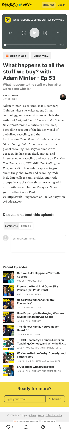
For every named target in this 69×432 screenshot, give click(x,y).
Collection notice (54, 415)
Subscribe (48, 5)
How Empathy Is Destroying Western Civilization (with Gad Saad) (40, 315)
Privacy (32, 415)
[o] (8, 277)
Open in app (18, 55)
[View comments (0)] (26, 427)
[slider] (30, 44)
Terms (41, 415)
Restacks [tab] (26, 226)
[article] (34, 277)
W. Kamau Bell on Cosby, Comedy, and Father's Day (41, 355)
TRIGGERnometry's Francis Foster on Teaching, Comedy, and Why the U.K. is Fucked (40, 341)
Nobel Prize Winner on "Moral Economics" (35, 301)
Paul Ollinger (10, 95)
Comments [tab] (11, 226)
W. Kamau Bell (55, 361)
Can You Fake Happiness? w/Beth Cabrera (38, 274)
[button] (10, 33)
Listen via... (40, 55)
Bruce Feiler (54, 371)
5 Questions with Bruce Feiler (35, 366)
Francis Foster (53, 348)
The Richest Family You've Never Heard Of (38, 328)
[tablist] (18, 225)
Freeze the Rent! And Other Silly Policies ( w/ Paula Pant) (37, 288)
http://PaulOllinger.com (22, 197)
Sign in (61, 5)
